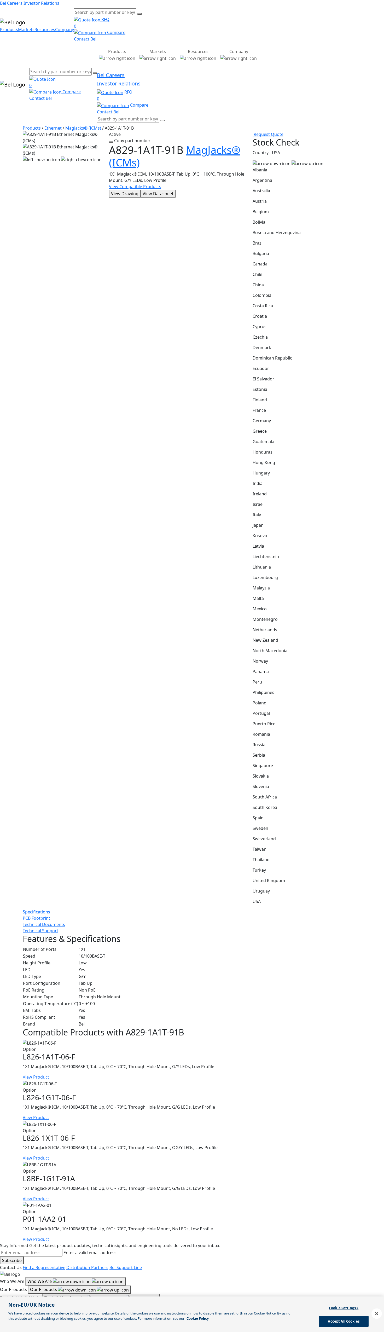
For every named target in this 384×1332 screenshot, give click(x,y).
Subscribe (12, 1260)
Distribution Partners (87, 1267)
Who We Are (40, 1281)
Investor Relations (41, 3)
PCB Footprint (36, 918)
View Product (36, 1077)
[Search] (139, 14)
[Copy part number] (111, 142)
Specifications (36, 912)
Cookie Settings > (343, 1308)
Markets (26, 29)
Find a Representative (44, 1267)
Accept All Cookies (343, 1321)
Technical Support (40, 931)
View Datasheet (158, 193)
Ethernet (53, 128)
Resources (44, 29)
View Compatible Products (135, 186)
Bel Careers (11, 3)
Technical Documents (44, 924)
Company (64, 29)
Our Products (44, 1289)
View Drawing (124, 193)
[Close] (376, 1313)
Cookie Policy (198, 1318)
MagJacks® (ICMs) (83, 128)
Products (9, 29)
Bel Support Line (125, 1267)
